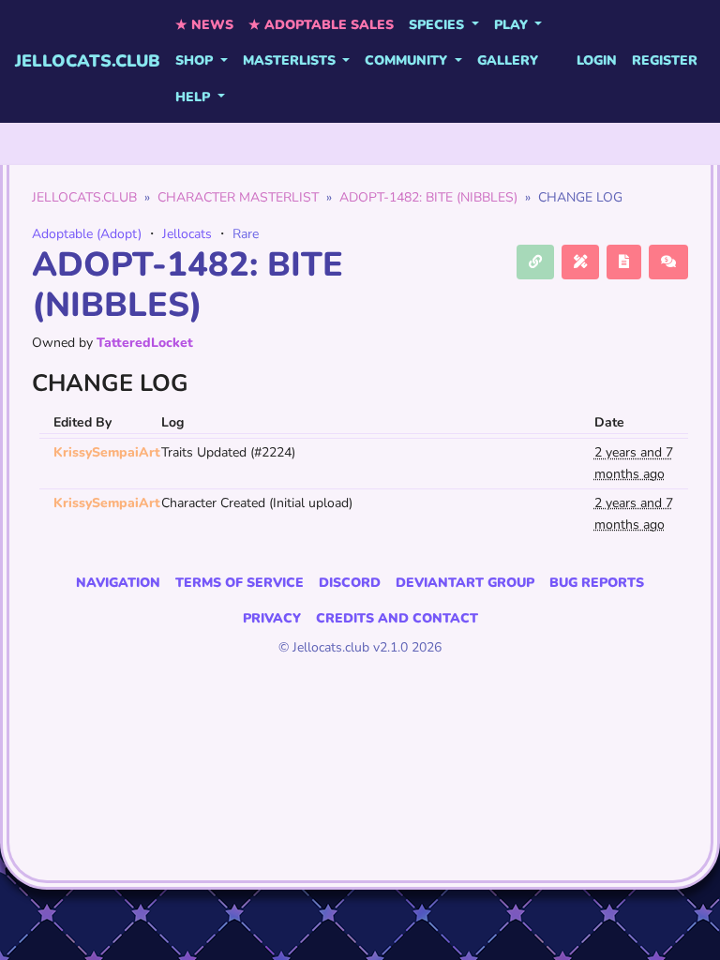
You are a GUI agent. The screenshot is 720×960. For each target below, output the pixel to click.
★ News (204, 25)
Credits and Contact (397, 618)
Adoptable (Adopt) (87, 234)
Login (597, 60)
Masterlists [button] (291, 60)
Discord (350, 583)
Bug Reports (596, 583)
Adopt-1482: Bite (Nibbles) (428, 197)
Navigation (118, 583)
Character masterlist (238, 197)
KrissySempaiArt (106, 452)
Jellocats (187, 234)
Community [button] (408, 60)
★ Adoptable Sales (321, 25)
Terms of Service (239, 583)
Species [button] (438, 25)
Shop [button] (196, 60)
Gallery (507, 60)
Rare (245, 234)
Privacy (272, 618)
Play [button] (513, 25)
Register (665, 60)
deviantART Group (465, 583)
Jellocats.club (87, 61)
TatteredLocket (145, 343)
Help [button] (194, 97)
